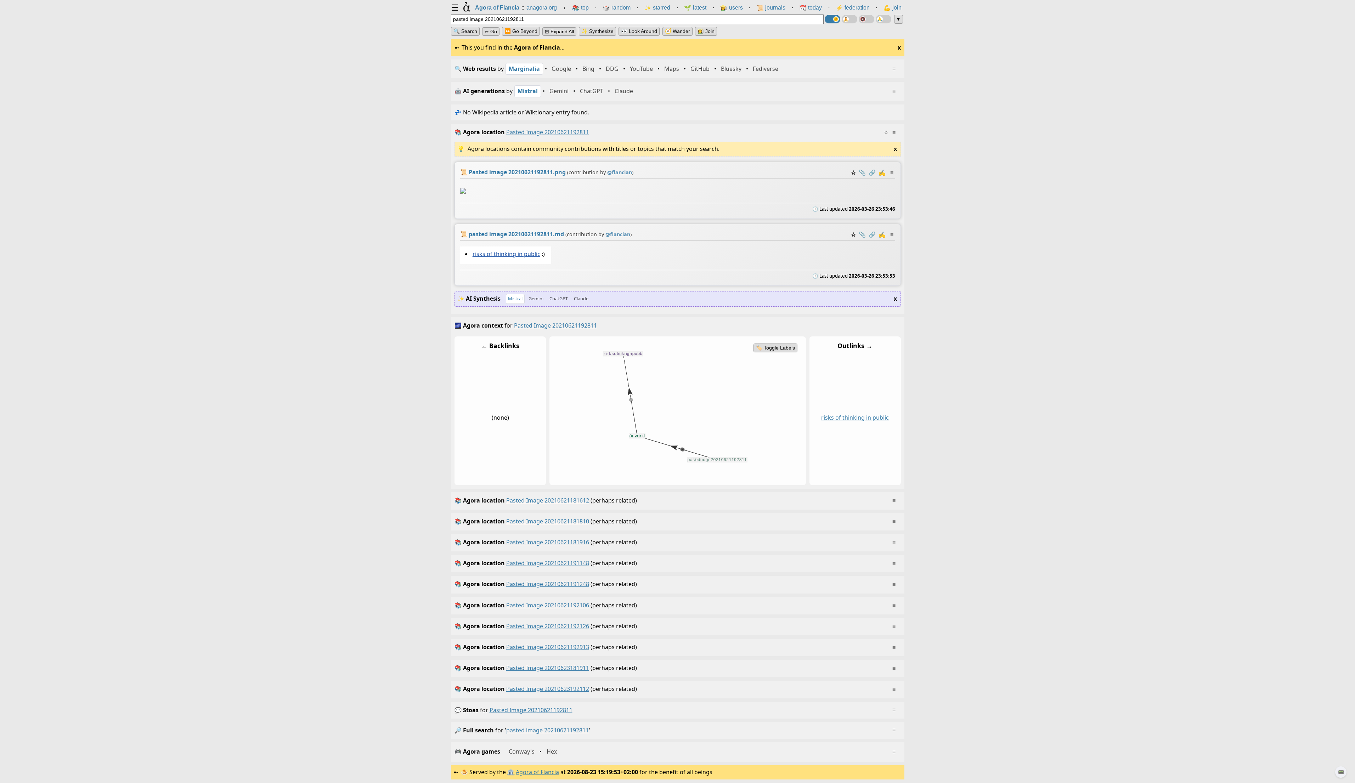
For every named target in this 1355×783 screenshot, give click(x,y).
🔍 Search (465, 31)
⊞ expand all (559, 31)
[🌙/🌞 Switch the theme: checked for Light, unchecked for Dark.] (832, 19)
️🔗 (872, 172)
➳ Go (491, 31)
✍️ (882, 172)
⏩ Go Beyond (520, 31)
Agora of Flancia (537, 772)
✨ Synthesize (597, 31)
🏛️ (510, 772)
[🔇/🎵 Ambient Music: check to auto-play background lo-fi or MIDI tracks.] (866, 19)
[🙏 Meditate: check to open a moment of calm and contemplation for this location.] (883, 19)
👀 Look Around (639, 31)
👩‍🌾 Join (706, 31)
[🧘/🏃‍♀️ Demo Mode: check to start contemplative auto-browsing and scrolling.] (849, 19)
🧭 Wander (677, 31)
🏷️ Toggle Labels (775, 348)
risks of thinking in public (506, 254)
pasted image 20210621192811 (531, 710)
